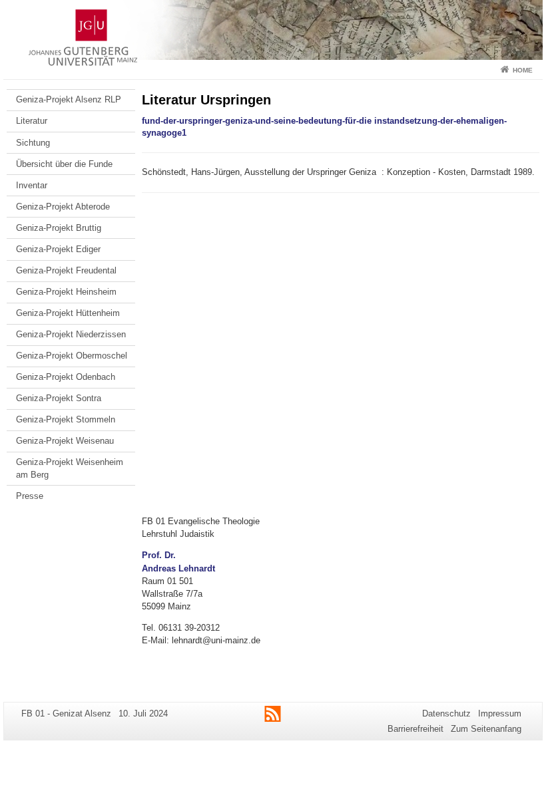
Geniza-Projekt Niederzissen (71, 334)
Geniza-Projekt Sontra (58, 398)
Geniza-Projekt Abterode (63, 207)
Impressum (499, 713)
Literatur (31, 121)
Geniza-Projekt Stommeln (65, 419)
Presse (29, 496)
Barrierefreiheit (415, 729)
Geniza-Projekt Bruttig (58, 228)
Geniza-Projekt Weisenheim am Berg (69, 468)
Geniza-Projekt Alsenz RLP (68, 99)
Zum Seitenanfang (486, 729)
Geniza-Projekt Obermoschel (71, 356)
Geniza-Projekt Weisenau (65, 441)
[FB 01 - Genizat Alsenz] (273, 30)
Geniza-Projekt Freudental (66, 270)
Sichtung (33, 143)
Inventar (31, 185)
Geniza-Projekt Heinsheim (66, 292)
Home (523, 70)
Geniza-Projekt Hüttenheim (68, 313)
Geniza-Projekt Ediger (58, 249)
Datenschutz (446, 713)
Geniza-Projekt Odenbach (65, 377)
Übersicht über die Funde (64, 164)
